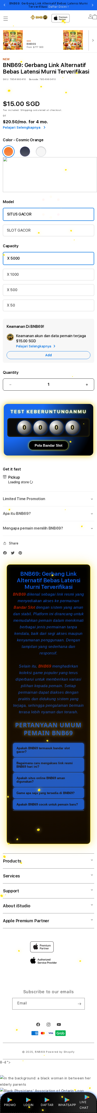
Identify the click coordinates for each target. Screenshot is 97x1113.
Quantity (10, 372)
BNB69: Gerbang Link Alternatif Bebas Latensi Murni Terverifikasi (48, 5)
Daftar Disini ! (58, 6)
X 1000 (13, 274)
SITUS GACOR (19, 214)
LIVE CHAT (84, 1104)
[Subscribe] (79, 1004)
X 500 (12, 290)
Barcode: (34, 79)
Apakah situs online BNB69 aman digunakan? (40, 779)
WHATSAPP (67, 1105)
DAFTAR (47, 1105)
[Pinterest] (21, 554)
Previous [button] (4, 5)
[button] (5, 18)
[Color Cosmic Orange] (8, 151)
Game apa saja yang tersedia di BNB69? (45, 793)
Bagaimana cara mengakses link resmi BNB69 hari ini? (44, 764)
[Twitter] (14, 554)
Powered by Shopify (60, 1051)
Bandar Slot (24, 607)
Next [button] (92, 5)
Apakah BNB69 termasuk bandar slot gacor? (43, 749)
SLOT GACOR (19, 230)
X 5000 (13, 258)
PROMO (10, 1105)
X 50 (11, 305)
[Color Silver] (41, 151)
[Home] (39, 17)
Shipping (26, 110)
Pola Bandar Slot (48, 445)
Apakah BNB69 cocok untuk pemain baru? (47, 804)
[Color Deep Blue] (25, 151)
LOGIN (29, 1105)
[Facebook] (6, 554)
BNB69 (19, 594)
